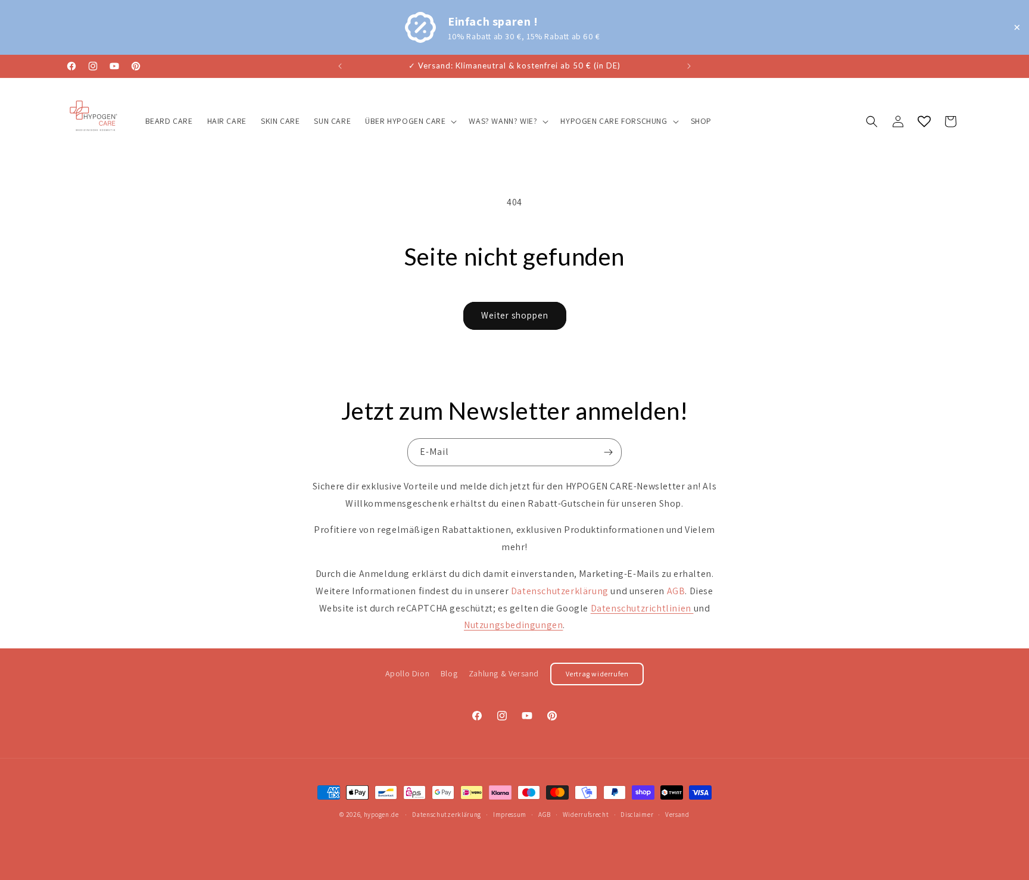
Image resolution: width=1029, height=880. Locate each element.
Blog (449, 673)
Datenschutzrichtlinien (642, 608)
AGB (544, 814)
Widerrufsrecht (586, 814)
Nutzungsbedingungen (513, 625)
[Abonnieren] (608, 452)
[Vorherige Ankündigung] (340, 66)
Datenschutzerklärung (446, 814)
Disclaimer (636, 814)
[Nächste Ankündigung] (689, 66)
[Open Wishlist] (924, 121)
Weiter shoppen (514, 315)
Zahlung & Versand (504, 673)
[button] (410, 120)
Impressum (509, 814)
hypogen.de (381, 814)
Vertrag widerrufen (597, 673)
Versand (677, 814)
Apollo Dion (407, 673)
